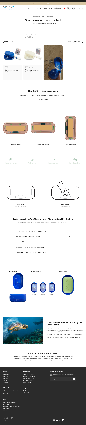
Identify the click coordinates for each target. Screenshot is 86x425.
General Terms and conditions (9, 402)
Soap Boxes (36, 33)
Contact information (7, 412)
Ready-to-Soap (43, 33)
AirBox (36, 34)
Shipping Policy (6, 408)
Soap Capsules (6, 378)
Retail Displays (28, 36)
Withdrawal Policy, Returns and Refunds (11, 406)
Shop (73, 8)
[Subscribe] (74, 379)
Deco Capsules (51, 33)
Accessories (57, 33)
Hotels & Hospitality (28, 34)
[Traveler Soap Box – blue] (12, 55)
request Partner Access (58, 0)
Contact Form (26, 392)
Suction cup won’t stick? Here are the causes (11, 391)
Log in (53, 0)
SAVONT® (6, 66)
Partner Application (27, 382)
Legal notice (5, 410)
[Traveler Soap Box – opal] (32, 55)
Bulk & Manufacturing (29, 37)
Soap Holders (29, 33)
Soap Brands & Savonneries (29, 376)
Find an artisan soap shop (8, 393)
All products (5, 382)
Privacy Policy (6, 404)
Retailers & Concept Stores (28, 378)
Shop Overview (26, 390)
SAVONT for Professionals (28, 374)
